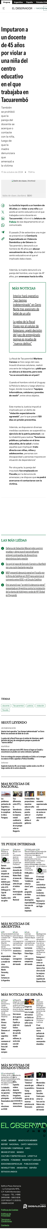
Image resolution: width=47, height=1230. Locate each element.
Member (12, 1140)
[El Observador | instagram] (40, 1127)
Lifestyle (32, 1156)
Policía (12, 221)
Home (4, 1140)
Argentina (18, 2)
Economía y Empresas (12, 1148)
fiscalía (5, 710)
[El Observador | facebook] (35, 1127)
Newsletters (8, 1168)
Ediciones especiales (11, 1164)
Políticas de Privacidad (6, 1215)
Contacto (5, 1225)
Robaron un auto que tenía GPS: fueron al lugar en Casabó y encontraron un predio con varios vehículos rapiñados (22, 751)
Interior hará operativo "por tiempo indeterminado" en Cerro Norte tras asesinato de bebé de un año (22, 732)
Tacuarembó (18, 705)
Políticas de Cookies (9, 1210)
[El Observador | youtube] (45, 1127)
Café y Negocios (29, 1144)
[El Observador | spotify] (39, 1131)
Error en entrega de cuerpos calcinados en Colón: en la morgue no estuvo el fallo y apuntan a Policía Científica (23, 758)
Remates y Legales (31, 1160)
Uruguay (6, 2)
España (33, 1168)
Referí (4, 1144)
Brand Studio (8, 1152)
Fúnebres (15, 1160)
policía (30, 705)
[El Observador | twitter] (30, 1127)
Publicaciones (31, 1164)
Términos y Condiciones (6, 1220)
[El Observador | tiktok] (28, 1131)
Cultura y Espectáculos (13, 1156)
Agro (27, 1148)
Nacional (41, 8)
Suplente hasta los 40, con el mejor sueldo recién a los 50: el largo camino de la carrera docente (22, 767)
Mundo (20, 1152)
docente (5, 705)
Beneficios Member (27, 1140)
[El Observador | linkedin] (33, 1131)
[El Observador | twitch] (44, 1135)
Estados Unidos (9, 1172)
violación (40, 705)
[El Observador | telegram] (44, 1131)
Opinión (5, 1160)
